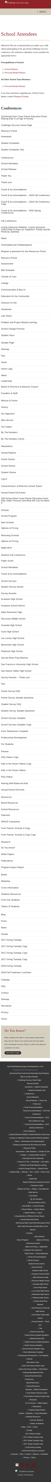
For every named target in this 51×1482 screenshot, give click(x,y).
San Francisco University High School (19, 664)
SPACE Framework (10, 821)
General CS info (9, 303)
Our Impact (6, 427)
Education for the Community (15, 296)
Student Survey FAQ (11, 704)
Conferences (11, 108)
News (4, 238)
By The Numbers (9, 432)
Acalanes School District (13, 605)
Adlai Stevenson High (11, 612)
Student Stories (8, 472)
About (4, 375)
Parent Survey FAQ (10, 691)
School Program (9, 516)
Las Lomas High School (12, 638)
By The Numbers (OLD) (12, 439)
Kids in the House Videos (13, 770)
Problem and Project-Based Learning (19, 322)
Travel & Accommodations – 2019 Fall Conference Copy (25, 203)
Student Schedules (10, 143)
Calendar (5, 980)
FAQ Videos (7, 777)
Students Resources (11, 894)
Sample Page (7, 342)
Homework (6, 136)
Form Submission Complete (14, 731)
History (4, 407)
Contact (5, 993)
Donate (4, 934)
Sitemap (5, 349)
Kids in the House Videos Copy (16, 764)
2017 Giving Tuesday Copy (14, 946)
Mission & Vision (9, 400)
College (4, 283)
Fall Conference (8, 221)
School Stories (8, 466)
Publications (7, 861)
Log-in (4, 479)
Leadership (6, 381)
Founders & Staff (9, 393)
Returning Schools (10, 535)
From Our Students (10, 900)
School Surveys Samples (13, 718)
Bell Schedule (7, 270)
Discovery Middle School (13, 618)
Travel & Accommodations (14, 189)
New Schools (7, 522)
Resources (6, 797)
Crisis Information (9, 887)
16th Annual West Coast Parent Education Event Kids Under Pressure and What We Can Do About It (25, 500)
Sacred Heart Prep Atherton (14, 658)
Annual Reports (8, 453)
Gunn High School (10, 631)
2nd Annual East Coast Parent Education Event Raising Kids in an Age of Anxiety (24, 117)
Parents (5, 751)
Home (4, 362)
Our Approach (8, 413)
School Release (11, 69)
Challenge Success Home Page (16, 125)
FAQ (3, 986)
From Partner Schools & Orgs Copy (18, 835)
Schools (5, 510)
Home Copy (7, 369)
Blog (3, 914)
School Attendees (9, 163)
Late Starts (6, 316)
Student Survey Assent (12, 587)
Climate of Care (8, 276)
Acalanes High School (11, 599)
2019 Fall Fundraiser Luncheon (16, 972)
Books (4, 874)
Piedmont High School (12, 651)
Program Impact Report (12, 867)
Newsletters (7, 446)
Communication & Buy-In (13, 289)
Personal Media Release (14, 73)
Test (3, 356)
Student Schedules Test (12, 149)
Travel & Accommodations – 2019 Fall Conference (25, 195)
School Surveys (8, 581)
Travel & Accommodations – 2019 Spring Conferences (21, 211)
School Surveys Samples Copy (16, 724)
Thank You (6, 176)
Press (4, 921)
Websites (5, 881)
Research (5, 842)
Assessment (7, 263)
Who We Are (7, 420)
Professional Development (14, 737)
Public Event (7, 561)
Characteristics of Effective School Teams (21, 486)
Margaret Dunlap (21, 96)
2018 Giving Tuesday (11, 966)
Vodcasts (5, 815)
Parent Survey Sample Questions (17, 697)
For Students (7, 744)
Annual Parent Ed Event (12, 790)
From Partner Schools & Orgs (15, 828)
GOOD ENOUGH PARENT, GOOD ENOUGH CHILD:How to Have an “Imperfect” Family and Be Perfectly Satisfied (25, 229)
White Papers (7, 854)
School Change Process (13, 329)
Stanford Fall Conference (13, 555)
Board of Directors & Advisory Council (19, 387)
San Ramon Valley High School (16, 671)
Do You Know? (8, 847)
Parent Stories (8, 459)
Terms (4, 1019)
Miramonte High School (12, 645)
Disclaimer (6, 1006)
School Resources (10, 809)
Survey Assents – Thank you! (15, 677)
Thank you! (6, 182)
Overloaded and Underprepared (16, 245)
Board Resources (9, 803)
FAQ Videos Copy (9, 757)
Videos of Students (10, 906)
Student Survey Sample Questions (18, 711)
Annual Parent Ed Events (13, 492)
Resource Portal (9, 131)
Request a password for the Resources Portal (23, 251)
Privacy (4, 1012)
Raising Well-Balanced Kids (14, 783)
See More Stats (12, 1053)
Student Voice (8, 335)
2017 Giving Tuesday (11, 940)
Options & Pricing (9, 528)
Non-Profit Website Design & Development (22, 1066)
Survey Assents (8, 593)
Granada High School (11, 625)
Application (6, 547)
